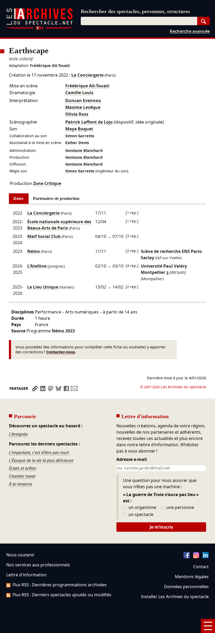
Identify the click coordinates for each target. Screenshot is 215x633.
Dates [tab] (18, 198)
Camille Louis (79, 92)
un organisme (141, 507)
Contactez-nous (60, 351)
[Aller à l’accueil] (40, 28)
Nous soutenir (20, 555)
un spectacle (140, 514)
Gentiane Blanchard (84, 150)
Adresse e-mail (131, 459)
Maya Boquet (79, 129)
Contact (201, 567)
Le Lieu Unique (42, 287)
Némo (33, 251)
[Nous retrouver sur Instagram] (196, 557)
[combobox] (139, 21)
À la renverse (20, 484)
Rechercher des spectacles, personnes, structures (135, 11)
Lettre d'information (26, 575)
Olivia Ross (76, 114)
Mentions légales (192, 576)
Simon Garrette (79, 135)
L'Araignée (18, 434)
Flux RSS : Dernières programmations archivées (60, 585)
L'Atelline (36, 266)
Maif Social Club (44, 236)
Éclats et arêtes (22, 468)
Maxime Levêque (82, 107)
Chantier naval (22, 476)
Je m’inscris (161, 527)
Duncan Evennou (83, 100)
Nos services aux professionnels (38, 565)
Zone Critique (47, 183)
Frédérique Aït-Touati (50, 65)
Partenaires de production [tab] (56, 198)
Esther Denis (77, 142)
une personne (179, 507)
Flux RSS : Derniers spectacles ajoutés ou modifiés (62, 595)
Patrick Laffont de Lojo (89, 122)
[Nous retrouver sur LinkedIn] (205, 557)
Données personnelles (186, 586)
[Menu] (208, 626)
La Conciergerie (87, 75)
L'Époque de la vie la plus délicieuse (41, 460)
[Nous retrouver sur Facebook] (187, 557)
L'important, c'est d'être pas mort (39, 452)
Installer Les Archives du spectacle (175, 596)
